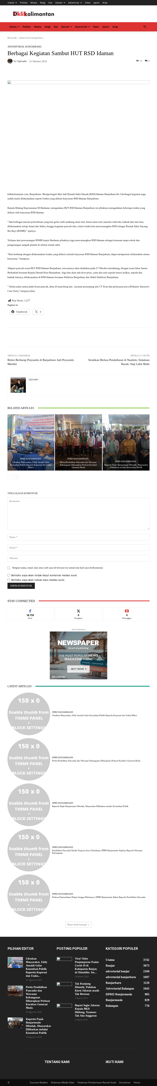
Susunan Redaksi (39, 1082)
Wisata (33, 2)
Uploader (22, 61)
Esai (50, 2)
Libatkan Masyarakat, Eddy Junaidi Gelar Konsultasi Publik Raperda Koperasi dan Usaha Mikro (31, 464)
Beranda (12, 37)
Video (88, 2)
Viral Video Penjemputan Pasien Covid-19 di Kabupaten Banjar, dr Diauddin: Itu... (87, 965)
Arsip (104, 2)
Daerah (58, 2)
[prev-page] (9, 476)
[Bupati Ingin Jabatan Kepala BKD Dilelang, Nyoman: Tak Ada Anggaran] (64, 1009)
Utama (11, 2)
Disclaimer (125, 1082)
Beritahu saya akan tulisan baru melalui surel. (38, 579)
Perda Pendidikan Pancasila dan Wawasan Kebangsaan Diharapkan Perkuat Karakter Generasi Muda (78, 464)
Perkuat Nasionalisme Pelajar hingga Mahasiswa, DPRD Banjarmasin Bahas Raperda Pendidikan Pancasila (98, 897)
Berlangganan (127, 610)
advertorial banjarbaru (31, 37)
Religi (42, 2)
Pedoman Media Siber (62, 1082)
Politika (23, 2)
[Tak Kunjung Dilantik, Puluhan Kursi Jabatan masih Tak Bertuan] (64, 987)
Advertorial (73, 2)
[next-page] (16, 476)
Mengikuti (78, 610)
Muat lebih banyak (77, 924)
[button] (144, 27)
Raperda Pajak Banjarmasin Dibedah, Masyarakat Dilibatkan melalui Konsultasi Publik (126, 466)
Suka (30, 610)
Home (137, 1082)
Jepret (96, 2)
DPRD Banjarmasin (30, 459)
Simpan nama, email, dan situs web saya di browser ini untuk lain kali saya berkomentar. (57, 567)
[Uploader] (10, 61)
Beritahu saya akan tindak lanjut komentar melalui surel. (44, 575)
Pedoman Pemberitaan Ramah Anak (97, 1082)
